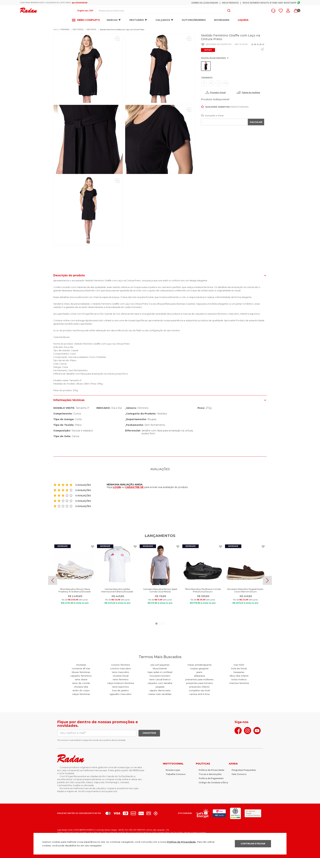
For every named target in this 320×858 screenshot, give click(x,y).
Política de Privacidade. (181, 842)
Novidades (222, 19)
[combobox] (164, 10)
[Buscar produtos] (228, 10)
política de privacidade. (115, 740)
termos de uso (95, 740)
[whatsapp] (262, 49)
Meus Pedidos (230, 2)
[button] (274, 10)
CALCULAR (256, 122)
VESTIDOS (91, 29)
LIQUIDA (243, 20)
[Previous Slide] (52, 580)
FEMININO (65, 29)
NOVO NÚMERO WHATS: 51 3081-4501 (263, 2)
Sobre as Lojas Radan (204, 2)
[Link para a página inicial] (55, 30)
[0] (296, 10)
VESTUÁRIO (78, 29)
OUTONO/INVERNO (194, 19)
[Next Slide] (267, 580)
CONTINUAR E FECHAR (253, 843)
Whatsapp (290, 2)
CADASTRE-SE (134, 487)
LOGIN (117, 487)
